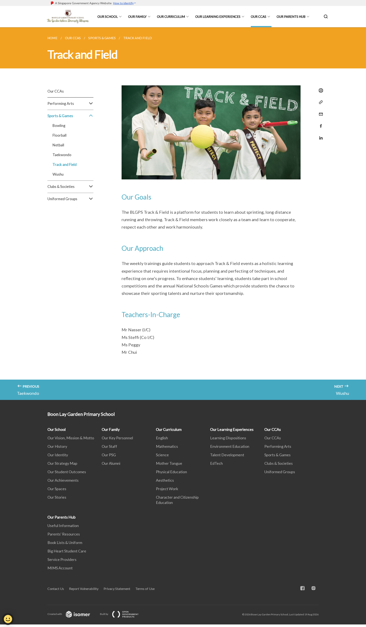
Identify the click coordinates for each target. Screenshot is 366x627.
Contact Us (55, 589)
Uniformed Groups (279, 471)
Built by (104, 614)
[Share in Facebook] (320, 123)
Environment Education (229, 446)
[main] (183, 213)
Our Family (137, 16)
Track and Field (65, 164)
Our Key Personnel (117, 438)
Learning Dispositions (228, 438)
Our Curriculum (171, 16)
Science (162, 454)
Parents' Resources (63, 534)
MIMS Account (60, 568)
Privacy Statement (117, 589)
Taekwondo (62, 155)
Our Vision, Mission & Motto (70, 438)
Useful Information (63, 525)
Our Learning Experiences (217, 16)
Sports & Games (277, 454)
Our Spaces (56, 488)
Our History (57, 446)
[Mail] (320, 112)
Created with (54, 614)
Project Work (167, 488)
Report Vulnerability (83, 589)
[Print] (320, 90)
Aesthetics (165, 480)
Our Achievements (63, 480)
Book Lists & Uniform (64, 542)
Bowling (59, 125)
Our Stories (56, 497)
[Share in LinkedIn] (320, 135)
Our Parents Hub (291, 16)
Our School (107, 16)
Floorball (60, 135)
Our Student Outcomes (66, 471)
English (162, 438)
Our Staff (109, 446)
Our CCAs (258, 16)
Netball (58, 145)
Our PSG (109, 454)
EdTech (216, 463)
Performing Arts (277, 446)
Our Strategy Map (62, 463)
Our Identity (57, 454)
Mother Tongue (169, 463)
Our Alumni (111, 463)
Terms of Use (145, 589)
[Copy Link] (320, 102)
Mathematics (167, 446)
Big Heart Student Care (66, 551)
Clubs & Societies (278, 463)
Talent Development (227, 454)
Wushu (58, 174)
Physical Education (171, 471)
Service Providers (61, 559)
